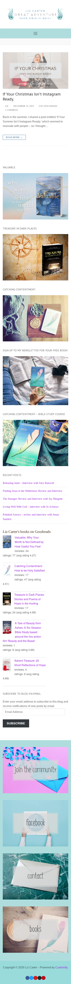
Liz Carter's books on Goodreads (27, 532)
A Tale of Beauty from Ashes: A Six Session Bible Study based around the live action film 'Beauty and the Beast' (22, 632)
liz (6, 106)
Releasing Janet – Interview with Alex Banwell (28, 483)
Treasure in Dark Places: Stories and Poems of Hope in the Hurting (29, 599)
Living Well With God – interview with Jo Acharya (30, 506)
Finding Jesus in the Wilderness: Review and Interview (32, 490)
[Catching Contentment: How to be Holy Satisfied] (8, 571)
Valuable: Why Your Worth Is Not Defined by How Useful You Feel (29, 541)
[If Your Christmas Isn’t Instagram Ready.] (35, 70)
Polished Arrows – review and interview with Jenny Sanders (31, 517)
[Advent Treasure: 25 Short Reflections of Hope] (8, 665)
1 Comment (11, 110)
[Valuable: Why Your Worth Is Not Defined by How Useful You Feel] (9, 542)
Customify (61, 967)
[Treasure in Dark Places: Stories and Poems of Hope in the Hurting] (8, 599)
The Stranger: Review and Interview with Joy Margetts (33, 498)
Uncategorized (47, 106)
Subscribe (16, 723)
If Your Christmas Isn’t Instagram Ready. (32, 96)
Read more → (14, 137)
